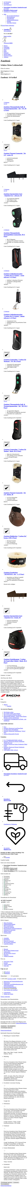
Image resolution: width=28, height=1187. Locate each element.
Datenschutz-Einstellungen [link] (10, 988)
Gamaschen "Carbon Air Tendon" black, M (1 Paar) (15, 450)
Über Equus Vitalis (8, 961)
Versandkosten (10, 18)
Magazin (6, 949)
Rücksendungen (11, 17)
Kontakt (9, 21)
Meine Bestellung (8, 923)
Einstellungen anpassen (6, 1027)
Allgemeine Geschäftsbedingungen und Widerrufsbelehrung (13, 985)
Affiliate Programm (8, 956)
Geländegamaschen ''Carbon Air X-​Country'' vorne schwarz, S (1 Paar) (14, 275)
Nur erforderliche (11, 1026)
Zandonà (9, 706)
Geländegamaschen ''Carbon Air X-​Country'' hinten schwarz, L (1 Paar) (14, 316)
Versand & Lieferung (9, 927)
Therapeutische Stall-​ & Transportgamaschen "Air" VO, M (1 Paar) (15, 108)
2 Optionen (6, 189)
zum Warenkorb (8, 4)
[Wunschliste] (5, 39)
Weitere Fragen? (8, 931)
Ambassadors (7, 952)
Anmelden (6, 938)
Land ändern (15, 976)
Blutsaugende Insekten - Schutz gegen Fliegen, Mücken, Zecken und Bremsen (15, 717)
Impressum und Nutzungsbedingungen (13, 981)
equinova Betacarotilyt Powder (11, 734)
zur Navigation (7, 2)
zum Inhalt (6, 3)
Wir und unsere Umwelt (9, 953)
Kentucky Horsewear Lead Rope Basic (13, 728)
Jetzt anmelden (7, 31)
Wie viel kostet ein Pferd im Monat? (12, 715)
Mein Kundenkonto (8, 925)
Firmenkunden (7, 932)
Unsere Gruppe (7, 964)
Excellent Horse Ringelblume (11, 729)
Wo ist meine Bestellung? (13, 15)
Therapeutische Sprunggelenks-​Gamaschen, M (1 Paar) (14, 234)
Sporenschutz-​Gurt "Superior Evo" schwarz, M (13, 194)
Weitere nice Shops (8, 994)
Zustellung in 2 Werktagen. (10, 11)
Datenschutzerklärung (21, 1023)
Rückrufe (6, 954)
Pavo (5, 727)
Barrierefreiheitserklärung (10, 987)
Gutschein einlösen (8, 943)
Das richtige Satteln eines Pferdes (12, 713)
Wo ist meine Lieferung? (10, 942)
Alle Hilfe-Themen (11, 22)
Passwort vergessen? (9, 941)
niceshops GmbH (12, 978)
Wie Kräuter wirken (8, 712)
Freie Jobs (6, 965)
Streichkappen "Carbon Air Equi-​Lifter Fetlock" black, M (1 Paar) (15, 661)
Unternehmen (7, 992)
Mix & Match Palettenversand (11, 950)
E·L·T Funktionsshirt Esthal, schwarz (13, 740)
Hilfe (5, 14)
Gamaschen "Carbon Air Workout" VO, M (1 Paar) (15, 360)
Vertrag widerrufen (5, 996)
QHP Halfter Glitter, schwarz (11, 750)
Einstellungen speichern (6, 1182)
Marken (6, 704)
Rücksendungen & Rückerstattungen (13, 928)
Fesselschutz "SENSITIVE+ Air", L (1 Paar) (14, 573)
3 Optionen (6, 102)
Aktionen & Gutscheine (9, 930)
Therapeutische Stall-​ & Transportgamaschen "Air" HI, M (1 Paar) (15, 406)
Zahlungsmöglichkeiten (12, 20)
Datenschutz (7, 982)
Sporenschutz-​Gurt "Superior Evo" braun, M (13, 616)
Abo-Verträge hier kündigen (11, 990)
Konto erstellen (7, 36)
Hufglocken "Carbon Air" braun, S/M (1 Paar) (15, 537)
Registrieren (7, 939)
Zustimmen (3, 1026)
